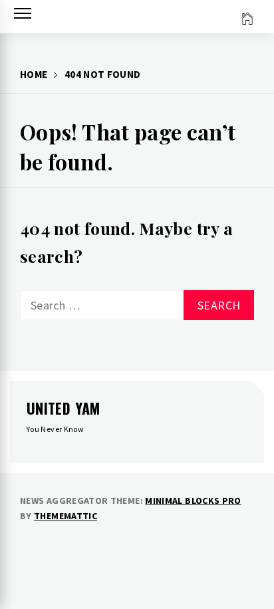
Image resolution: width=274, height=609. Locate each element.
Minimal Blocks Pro (193, 501)
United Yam (63, 408)
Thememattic (65, 516)
